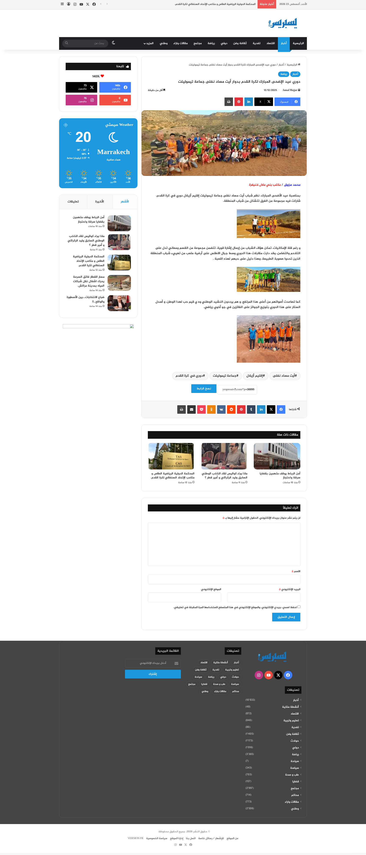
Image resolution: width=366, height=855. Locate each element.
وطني (164, 43)
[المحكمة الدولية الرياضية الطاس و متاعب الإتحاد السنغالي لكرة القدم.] (171, 456)
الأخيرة (99, 201)
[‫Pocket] (201, 409)
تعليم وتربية (291, 720)
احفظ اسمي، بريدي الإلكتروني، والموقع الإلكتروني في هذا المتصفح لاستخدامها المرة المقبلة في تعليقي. (235, 607)
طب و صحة (292, 775)
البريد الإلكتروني (289, 589)
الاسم (296, 571)
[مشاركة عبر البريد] (191, 409)
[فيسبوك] (281, 409)
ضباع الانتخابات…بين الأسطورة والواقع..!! (85, 299)
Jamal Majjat (290, 90)
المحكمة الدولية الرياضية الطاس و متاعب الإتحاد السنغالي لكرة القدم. (215, 4)
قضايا (295, 781)
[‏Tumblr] (251, 409)
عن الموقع (232, 838)
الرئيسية (298, 43)
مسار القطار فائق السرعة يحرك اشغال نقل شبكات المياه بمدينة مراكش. (88, 281)
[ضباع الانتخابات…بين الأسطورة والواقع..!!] (119, 303)
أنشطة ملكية (290, 707)
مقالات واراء (180, 43)
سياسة (294, 768)
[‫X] (271, 409)
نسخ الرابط (204, 388)
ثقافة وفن (240, 43)
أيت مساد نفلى (284, 376)
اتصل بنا (190, 838)
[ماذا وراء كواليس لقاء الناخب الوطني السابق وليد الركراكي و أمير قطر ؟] (224, 456)
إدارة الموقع (176, 838)
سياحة (295, 761)
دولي (224, 43)
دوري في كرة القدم (189, 376)
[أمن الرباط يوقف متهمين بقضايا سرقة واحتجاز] (277, 456)
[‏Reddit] (231, 409)
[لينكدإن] (248, 101)
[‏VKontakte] (221, 409)
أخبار (284, 43)
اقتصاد (270, 43)
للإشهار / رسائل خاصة (211, 838)
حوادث (295, 741)
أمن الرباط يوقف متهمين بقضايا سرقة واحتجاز (280, 475)
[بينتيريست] (238, 101)
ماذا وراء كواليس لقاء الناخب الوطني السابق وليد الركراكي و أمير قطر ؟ (224, 475)
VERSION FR (135, 838)
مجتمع (198, 43)
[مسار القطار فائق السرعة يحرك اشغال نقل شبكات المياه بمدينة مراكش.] (119, 283)
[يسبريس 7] (284, 23)
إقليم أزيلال (254, 376)
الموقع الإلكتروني (211, 589)
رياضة (211, 43)
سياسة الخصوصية (156, 838)
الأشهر (125, 201)
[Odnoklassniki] (211, 409)
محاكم (295, 795)
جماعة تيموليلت (224, 376)
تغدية (257, 43)
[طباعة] (229, 101)
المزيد (150, 43)
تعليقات (73, 201)
